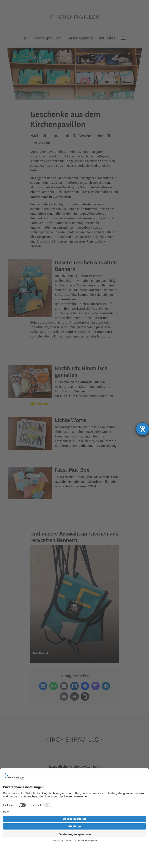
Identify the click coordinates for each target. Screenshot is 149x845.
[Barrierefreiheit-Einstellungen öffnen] (142, 429)
